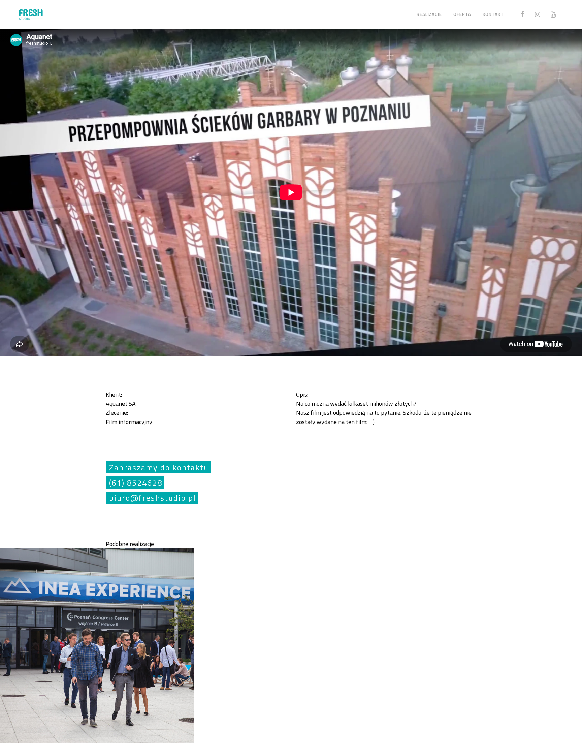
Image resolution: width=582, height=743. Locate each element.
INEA (97, 644)
